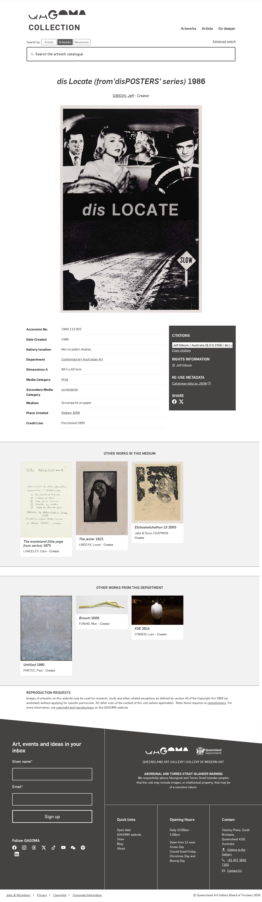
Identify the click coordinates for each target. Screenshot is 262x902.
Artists (207, 28)
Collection (54, 27)
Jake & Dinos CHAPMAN (151, 533)
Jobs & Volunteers (18, 895)
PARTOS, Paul (33, 670)
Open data (124, 830)
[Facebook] (174, 402)
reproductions (217, 703)
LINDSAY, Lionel (90, 545)
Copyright (59, 895)
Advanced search (224, 41)
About (121, 848)
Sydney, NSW (70, 412)
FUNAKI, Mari (88, 624)
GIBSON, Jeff (123, 95)
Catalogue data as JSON (189, 383)
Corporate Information (87, 895)
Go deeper (226, 28)
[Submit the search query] (29, 54)
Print (64, 379)
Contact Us (234, 871)
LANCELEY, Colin (35, 551)
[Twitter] (181, 402)
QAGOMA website (129, 834)
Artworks (188, 28)
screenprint (69, 389)
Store (120, 839)
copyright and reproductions (75, 707)
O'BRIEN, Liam (144, 634)
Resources (82, 42)
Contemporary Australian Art (82, 359)
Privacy (42, 895)
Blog (120, 844)
